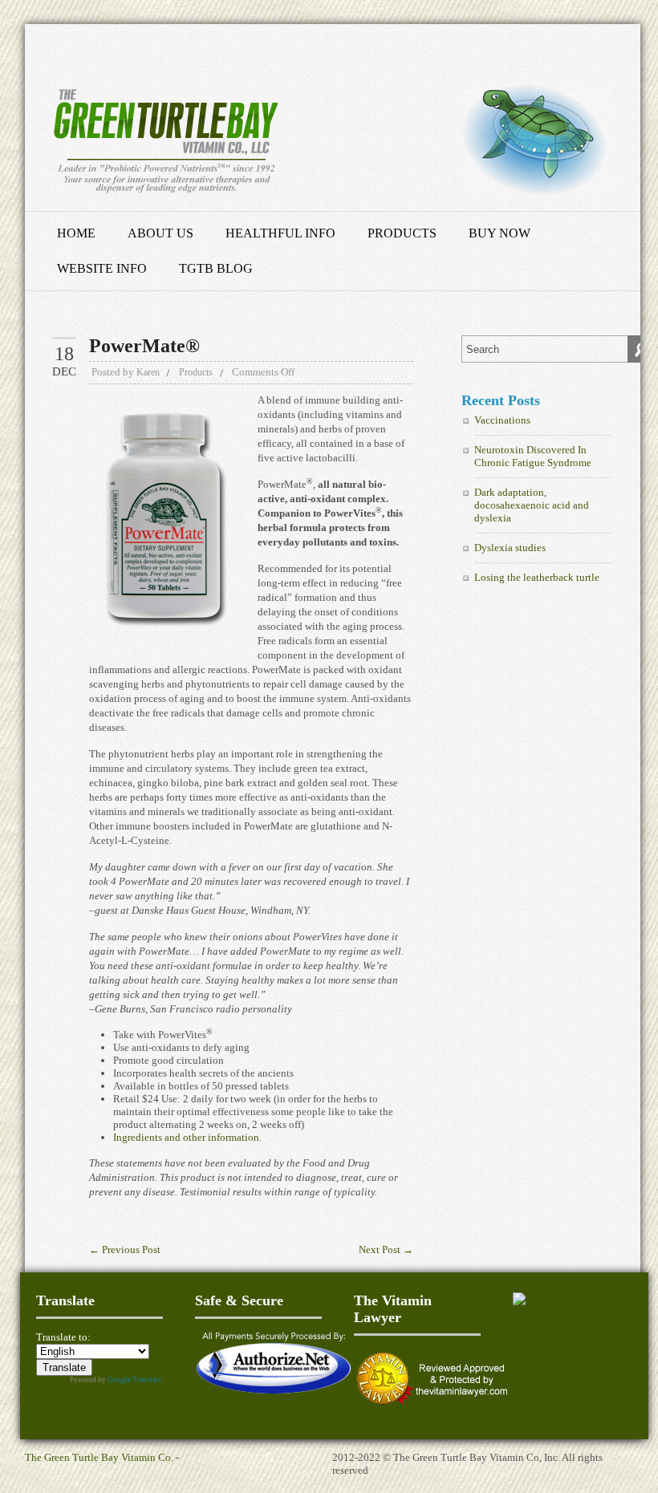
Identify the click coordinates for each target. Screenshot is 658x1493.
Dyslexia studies (510, 548)
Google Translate (134, 1380)
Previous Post (124, 1249)
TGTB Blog (216, 268)
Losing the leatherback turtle (536, 577)
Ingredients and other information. (187, 1137)
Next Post (386, 1249)
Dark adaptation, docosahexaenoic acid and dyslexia (531, 505)
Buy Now (499, 233)
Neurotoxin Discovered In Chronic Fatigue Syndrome (532, 456)
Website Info (102, 268)
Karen (148, 372)
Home (76, 233)
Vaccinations (502, 420)
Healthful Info (280, 233)
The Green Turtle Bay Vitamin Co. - (102, 1457)
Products (402, 233)
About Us (160, 233)
